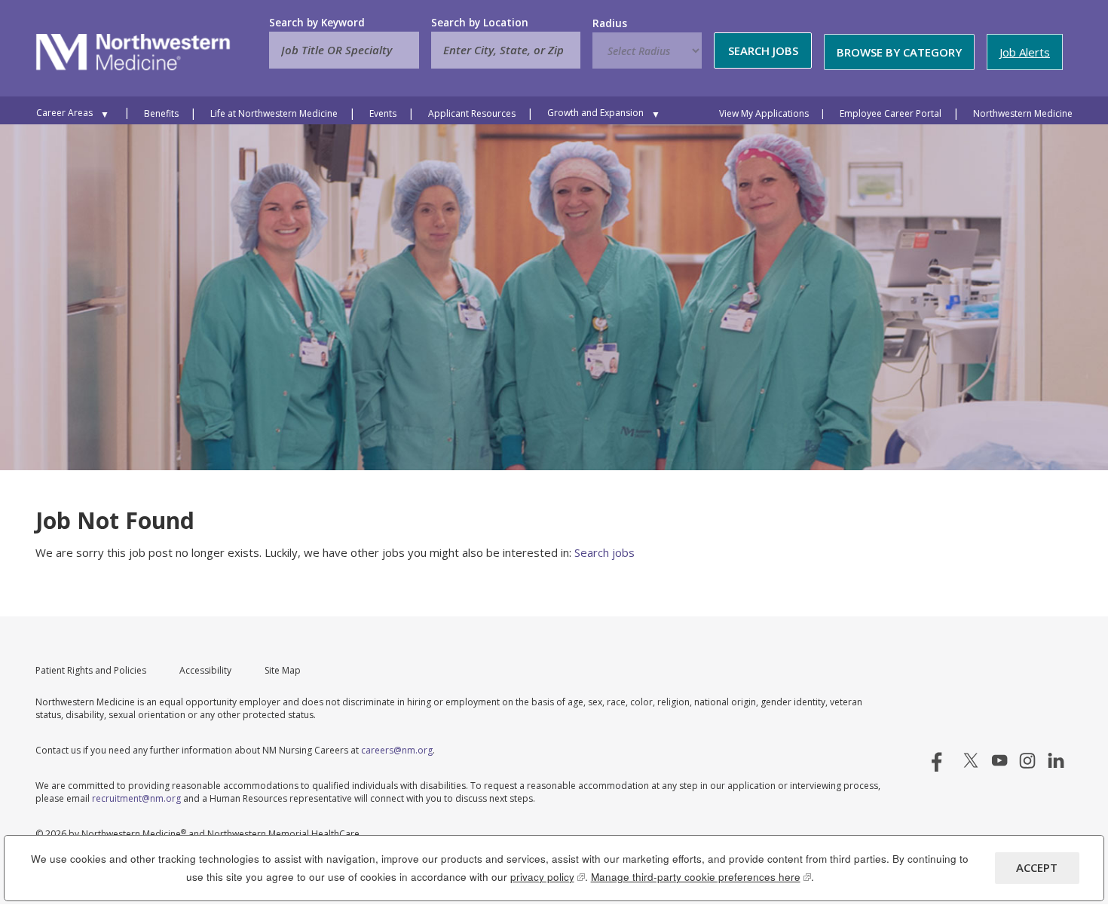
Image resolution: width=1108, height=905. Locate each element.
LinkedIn (1056, 760)
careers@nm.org (397, 750)
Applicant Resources (472, 113)
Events (382, 113)
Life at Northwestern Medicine (274, 113)
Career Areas (64, 112)
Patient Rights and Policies (90, 670)
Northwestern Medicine (1023, 113)
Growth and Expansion (595, 112)
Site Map (283, 670)
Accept (1036, 867)
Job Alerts (1024, 52)
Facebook (943, 760)
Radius (609, 23)
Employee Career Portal (890, 113)
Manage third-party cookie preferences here (701, 877)
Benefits (161, 113)
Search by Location (479, 22)
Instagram (1027, 760)
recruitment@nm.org (136, 798)
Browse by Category (899, 52)
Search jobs (604, 552)
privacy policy (547, 877)
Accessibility (205, 670)
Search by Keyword (317, 22)
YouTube (999, 760)
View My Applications (764, 113)
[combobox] (505, 50)
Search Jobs (763, 50)
